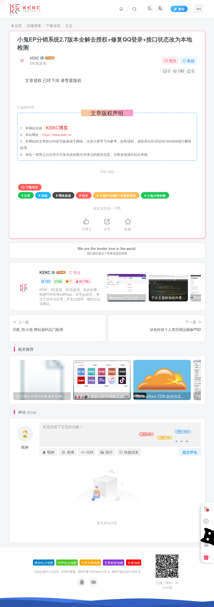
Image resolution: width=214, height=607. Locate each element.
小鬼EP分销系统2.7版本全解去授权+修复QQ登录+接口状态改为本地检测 (104, 43)
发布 (181, 9)
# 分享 (25, 195)
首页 (18, 25)
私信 (190, 60)
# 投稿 (43, 195)
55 (60, 281)
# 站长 (83, 195)
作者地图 (134, 562)
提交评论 (189, 452)
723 (47, 281)
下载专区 (53, 25)
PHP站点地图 (67, 562)
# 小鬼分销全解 (155, 195)
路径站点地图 (43, 562)
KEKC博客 (68, 571)
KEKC (34, 58)
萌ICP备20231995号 (126, 571)
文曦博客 (34, 25)
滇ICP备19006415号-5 (94, 571)
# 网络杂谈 (63, 195)
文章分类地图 (90, 562)
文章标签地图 (113, 562)
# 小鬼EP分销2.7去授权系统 (116, 195)
